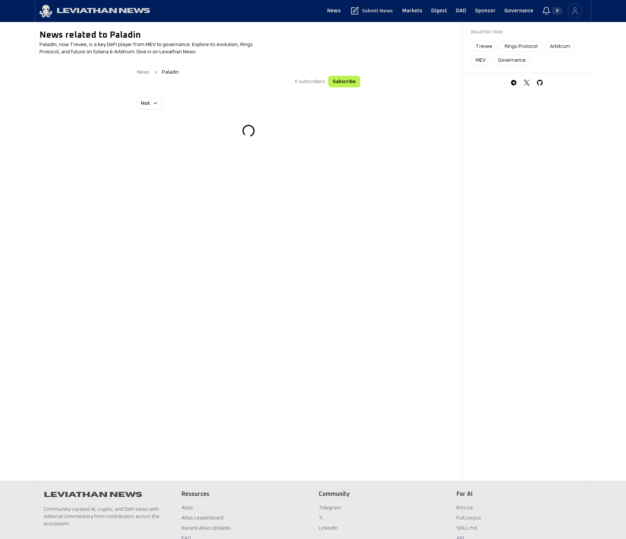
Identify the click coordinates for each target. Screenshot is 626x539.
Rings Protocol (521, 46)
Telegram (330, 507)
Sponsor (485, 10)
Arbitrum (560, 46)
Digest (439, 10)
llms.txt (464, 507)
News (334, 10)
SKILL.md (466, 528)
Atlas (187, 507)
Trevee (484, 46)
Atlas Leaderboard (202, 518)
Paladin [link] (170, 72)
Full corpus (468, 518)
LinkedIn (328, 528)
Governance (518, 10)
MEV (481, 60)
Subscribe (344, 81)
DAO (461, 10)
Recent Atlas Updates (206, 528)
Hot (145, 103)
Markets (412, 10)
